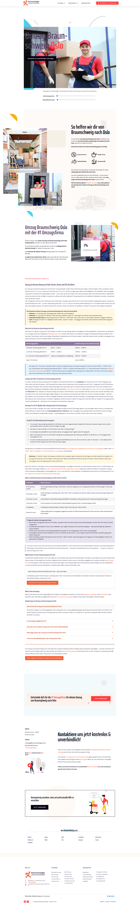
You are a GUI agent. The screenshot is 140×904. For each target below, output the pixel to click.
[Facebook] (25, 902)
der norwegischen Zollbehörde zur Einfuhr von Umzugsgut (84, 449)
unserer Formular (91, 183)
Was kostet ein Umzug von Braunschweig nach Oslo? (44, 606)
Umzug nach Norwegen (64, 597)
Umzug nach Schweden (97, 389)
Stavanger (103, 594)
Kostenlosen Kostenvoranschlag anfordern (42, 583)
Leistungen (60, 3)
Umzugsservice (72, 3)
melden (59, 471)
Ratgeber (102, 902)
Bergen (86, 594)
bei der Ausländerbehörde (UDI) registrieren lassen (62, 469)
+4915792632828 (30, 748)
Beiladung (54, 344)
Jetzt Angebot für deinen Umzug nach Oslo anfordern (44, 658)
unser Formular (92, 767)
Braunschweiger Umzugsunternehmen (33, 279)
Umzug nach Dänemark (74, 389)
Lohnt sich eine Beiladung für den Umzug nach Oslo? (44, 638)
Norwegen (44, 279)
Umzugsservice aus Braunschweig (77, 757)
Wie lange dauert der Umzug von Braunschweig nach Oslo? (46, 633)
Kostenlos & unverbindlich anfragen (41, 58)
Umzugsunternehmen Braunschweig (41, 902)
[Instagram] (28, 902)
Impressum (107, 902)
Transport (65, 303)
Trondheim (93, 594)
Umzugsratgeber (85, 3)
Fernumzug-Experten (70, 651)
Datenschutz (113, 902)
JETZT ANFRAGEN (40, 807)
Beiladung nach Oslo (54, 334)
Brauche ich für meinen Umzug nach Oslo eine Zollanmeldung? (47, 627)
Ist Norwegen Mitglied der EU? (36, 621)
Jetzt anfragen (101, 699)
